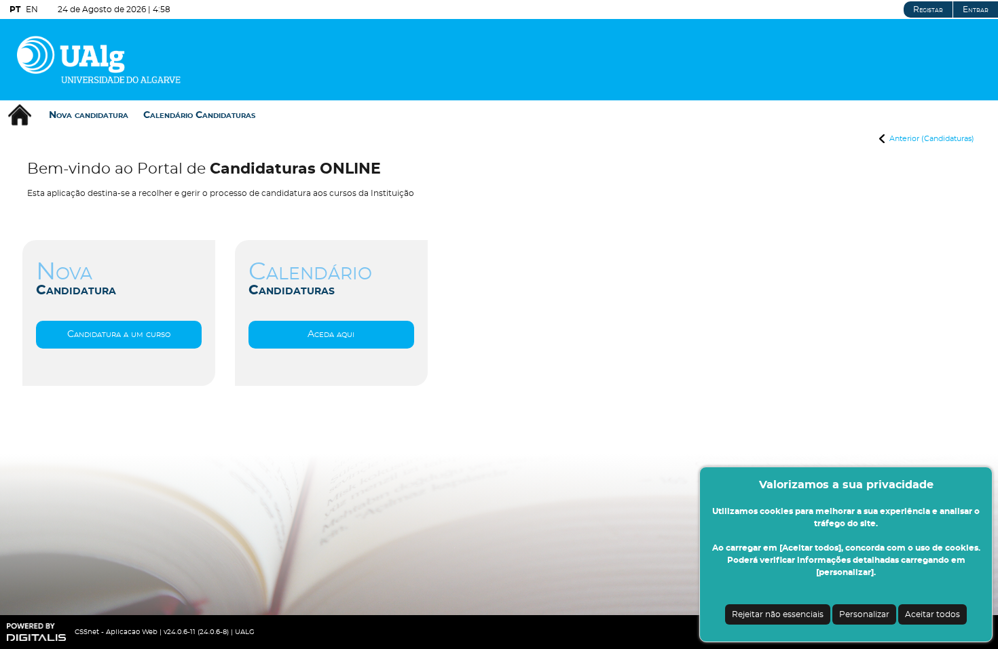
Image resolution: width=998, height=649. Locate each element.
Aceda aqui (331, 334)
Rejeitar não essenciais (778, 614)
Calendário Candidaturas (199, 115)
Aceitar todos (932, 614)
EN (32, 9)
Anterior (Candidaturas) (931, 138)
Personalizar (864, 614)
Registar (928, 9)
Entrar (975, 9)
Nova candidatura (88, 115)
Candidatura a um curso (118, 334)
